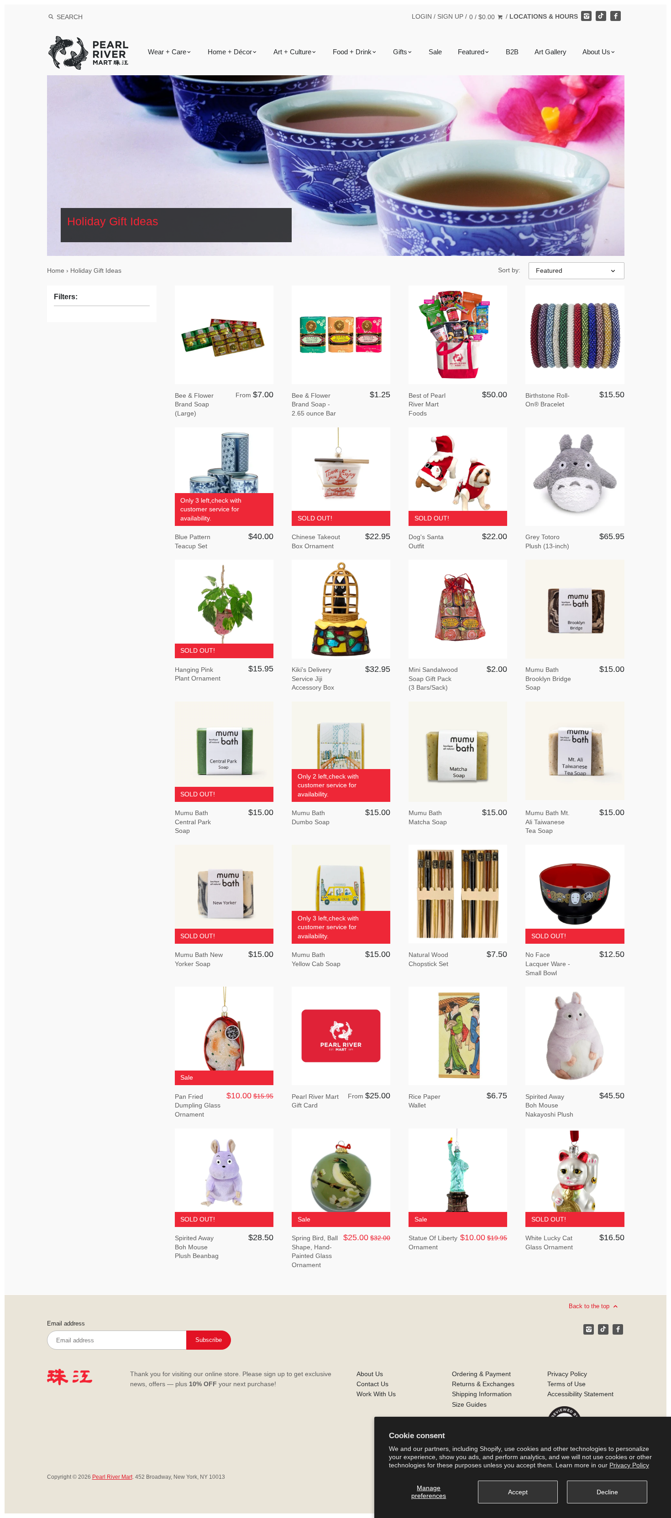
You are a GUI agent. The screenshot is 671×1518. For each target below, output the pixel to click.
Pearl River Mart (112, 1477)
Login (422, 16)
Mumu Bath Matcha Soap (428, 817)
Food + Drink (352, 52)
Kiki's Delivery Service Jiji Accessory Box (313, 678)
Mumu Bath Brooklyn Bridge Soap (548, 678)
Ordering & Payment (481, 1374)
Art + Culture (292, 52)
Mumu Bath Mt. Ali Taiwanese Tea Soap (547, 821)
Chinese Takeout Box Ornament (316, 541)
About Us (596, 52)
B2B (512, 52)
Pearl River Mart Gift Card (315, 1101)
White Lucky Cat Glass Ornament (549, 1242)
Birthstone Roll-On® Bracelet (547, 400)
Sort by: (509, 270)
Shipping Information (482, 1394)
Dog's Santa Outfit (426, 541)
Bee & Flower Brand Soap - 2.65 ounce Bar (314, 404)
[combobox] (81, 16)
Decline (607, 1492)
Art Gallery (550, 52)
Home (55, 270)
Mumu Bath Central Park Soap (193, 821)
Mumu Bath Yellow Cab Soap (316, 959)
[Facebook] (615, 16)
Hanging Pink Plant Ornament (197, 674)
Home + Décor (230, 52)
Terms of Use (566, 1384)
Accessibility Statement (580, 1394)
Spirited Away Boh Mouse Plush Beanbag (197, 1246)
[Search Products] (51, 17)
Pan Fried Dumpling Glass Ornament (197, 1105)
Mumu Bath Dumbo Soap (311, 817)
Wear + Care (167, 52)
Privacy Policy (629, 1465)
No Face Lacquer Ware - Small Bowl (547, 963)
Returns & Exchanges (483, 1384)
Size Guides (469, 1404)
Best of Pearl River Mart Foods (427, 404)
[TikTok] (601, 16)
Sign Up (450, 16)
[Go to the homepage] (88, 42)
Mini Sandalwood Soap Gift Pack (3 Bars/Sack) (433, 678)
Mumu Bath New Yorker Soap (199, 959)
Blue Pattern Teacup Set (192, 541)
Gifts (400, 52)
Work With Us (376, 1394)
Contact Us (372, 1384)
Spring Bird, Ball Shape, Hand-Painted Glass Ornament (315, 1251)
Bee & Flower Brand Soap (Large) (194, 404)
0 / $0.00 (483, 17)
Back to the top (590, 1306)
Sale (435, 52)
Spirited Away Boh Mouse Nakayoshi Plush (549, 1105)
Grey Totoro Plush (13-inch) (547, 541)
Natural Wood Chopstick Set (428, 959)
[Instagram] (586, 16)
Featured (471, 52)
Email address (66, 1323)
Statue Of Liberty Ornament (433, 1242)
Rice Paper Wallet (424, 1101)
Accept (518, 1492)
